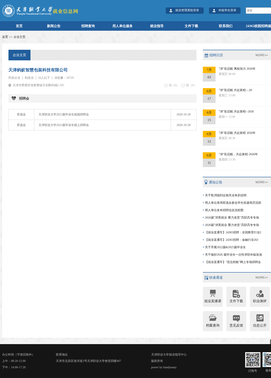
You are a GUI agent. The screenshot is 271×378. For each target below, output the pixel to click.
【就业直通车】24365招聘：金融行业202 (231, 239)
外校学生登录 (227, 10)
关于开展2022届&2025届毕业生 (225, 247)
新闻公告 (54, 26)
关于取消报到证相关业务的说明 (225, 195)
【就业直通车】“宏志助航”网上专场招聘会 (233, 262)
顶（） (174, 85)
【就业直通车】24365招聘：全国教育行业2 (233, 232)
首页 (19, 26)
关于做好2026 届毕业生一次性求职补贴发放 (233, 254)
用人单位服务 (122, 26)
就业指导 (157, 26)
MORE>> (262, 55)
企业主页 (19, 37)
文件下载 (191, 26)
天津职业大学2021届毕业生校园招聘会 (64, 114)
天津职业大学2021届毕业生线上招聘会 (64, 125)
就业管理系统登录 (187, 10)
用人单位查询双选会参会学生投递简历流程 (233, 202)
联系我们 (225, 26)
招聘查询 (88, 26)
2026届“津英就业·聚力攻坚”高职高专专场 (232, 217)
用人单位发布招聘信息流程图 (224, 210)
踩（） (191, 85)
